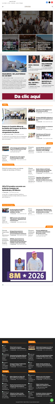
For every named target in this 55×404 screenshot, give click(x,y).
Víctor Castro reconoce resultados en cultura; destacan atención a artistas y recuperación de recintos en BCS (18, 349)
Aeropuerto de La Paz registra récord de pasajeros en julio (17, 157)
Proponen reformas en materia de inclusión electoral (44, 127)
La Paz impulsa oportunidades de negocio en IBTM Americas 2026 (18, 148)
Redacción (22, 27)
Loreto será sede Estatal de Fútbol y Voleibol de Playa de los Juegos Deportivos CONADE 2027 (44, 357)
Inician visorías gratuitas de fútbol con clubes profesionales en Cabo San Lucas (44, 365)
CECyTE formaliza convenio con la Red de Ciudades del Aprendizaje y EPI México (13, 188)
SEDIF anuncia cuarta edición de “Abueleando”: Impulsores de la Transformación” (18, 219)
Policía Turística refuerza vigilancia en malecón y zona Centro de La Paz (43, 386)
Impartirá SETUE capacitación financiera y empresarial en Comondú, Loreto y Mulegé (43, 149)
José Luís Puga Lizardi (8, 78)
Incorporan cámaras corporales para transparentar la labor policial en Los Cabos (44, 395)
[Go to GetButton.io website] (52, 402)
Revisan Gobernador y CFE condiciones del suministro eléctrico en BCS (27, 21)
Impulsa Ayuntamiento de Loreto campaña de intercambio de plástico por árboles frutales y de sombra (18, 386)
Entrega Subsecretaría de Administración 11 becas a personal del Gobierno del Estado (18, 232)
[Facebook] (47, 2)
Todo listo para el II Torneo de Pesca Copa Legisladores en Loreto (43, 136)
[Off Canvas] (2, 6)
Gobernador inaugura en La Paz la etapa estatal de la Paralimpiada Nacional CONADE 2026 (27, 46)
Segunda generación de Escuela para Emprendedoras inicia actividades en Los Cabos (10, 46)
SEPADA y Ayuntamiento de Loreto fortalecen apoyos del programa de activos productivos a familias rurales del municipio (18, 240)
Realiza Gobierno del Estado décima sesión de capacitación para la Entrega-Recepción (44, 170)
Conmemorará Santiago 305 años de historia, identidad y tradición (18, 356)
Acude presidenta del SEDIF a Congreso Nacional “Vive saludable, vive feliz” (17, 211)
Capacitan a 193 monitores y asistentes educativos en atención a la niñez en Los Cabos (44, 179)
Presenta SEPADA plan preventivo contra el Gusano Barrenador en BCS (43, 232)
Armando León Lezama (35, 86)
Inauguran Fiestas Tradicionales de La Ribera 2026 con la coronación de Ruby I (18, 365)
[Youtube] (52, 2)
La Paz (8, 3)
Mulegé (21, 3)
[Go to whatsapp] (51, 400)
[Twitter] (49, 2)
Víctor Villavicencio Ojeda (36, 69)
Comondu (13, 3)
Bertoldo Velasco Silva (48, 85)
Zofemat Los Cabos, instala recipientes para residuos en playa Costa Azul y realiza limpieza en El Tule (17, 395)
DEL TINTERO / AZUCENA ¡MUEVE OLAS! (34, 84)
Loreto (17, 3)
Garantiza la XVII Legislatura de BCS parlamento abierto (44, 110)
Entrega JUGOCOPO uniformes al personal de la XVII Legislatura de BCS (44, 119)
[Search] (52, 6)
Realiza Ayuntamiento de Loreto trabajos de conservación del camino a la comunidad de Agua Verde (44, 46)
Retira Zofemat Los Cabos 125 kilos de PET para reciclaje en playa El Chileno (17, 378)
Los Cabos (4, 3)
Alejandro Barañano (48, 67)
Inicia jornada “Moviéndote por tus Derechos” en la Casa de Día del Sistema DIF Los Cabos (44, 211)
